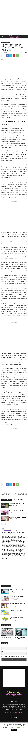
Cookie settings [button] (20, 727)
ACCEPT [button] (14, 729)
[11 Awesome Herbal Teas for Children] (5, 619)
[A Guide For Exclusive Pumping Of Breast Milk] (5, 518)
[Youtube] (19, 722)
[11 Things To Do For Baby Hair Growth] (5, 591)
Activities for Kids (18, 635)
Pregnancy (7, 42)
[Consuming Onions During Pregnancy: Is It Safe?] (5, 512)
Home (2, 40)
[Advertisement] (14, 2)
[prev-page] (2, 524)
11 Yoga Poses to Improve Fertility (5, 493)
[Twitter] (10, 55)
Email (2, 651)
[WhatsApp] (17, 55)
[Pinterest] (14, 55)
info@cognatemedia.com (17, 712)
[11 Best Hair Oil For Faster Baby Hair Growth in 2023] (5, 598)
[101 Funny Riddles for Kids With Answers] (21, 632)
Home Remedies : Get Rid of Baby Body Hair (21, 493)
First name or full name (7, 646)
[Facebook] (7, 55)
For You (6, 40)
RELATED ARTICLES (6, 499)
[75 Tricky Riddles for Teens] (7, 632)
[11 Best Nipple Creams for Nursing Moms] (5, 505)
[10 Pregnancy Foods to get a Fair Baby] (5, 605)
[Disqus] (14, 545)
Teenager (3, 635)
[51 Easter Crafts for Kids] (5, 612)
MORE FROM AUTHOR (18, 499)
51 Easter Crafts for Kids (16, 610)
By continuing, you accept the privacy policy (13, 656)
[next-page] (5, 524)
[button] (2, 36)
